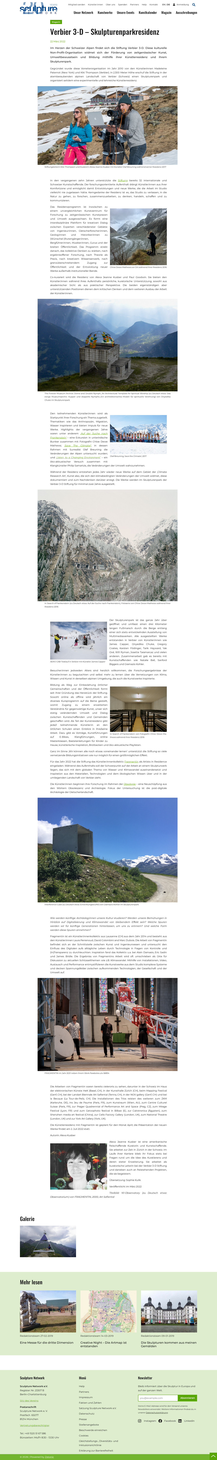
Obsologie (130, 784)
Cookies (83, 1435)
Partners (134, 4)
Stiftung (123, 180)
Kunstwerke (105, 12)
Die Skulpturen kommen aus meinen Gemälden (169, 1344)
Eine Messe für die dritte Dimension (47, 1342)
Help (144, 4)
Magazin (166, 12)
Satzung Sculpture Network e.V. (97, 1408)
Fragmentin (131, 761)
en (163, 4)
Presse (83, 1419)
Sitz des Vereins (29, 1400)
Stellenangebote (89, 1424)
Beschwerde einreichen (93, 1430)
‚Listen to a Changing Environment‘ (78, 457)
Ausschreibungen (186, 12)
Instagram (150, 1420)
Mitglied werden (76, 4)
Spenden (122, 4)
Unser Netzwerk (83, 12)
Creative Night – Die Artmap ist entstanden (103, 1344)
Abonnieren (187, 1398)
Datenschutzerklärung (157, 1412)
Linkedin (189, 1420)
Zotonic (49, 1457)
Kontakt (154, 4)
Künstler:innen (95, 4)
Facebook (170, 1420)
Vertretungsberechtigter (34, 1425)
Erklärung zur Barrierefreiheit (96, 1450)
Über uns (110, 4)
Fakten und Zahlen (90, 1402)
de (168, 4)
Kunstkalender (148, 12)
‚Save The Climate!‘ (77, 445)
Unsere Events (125, 12)
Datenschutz (86, 1413)
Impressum (86, 1397)
